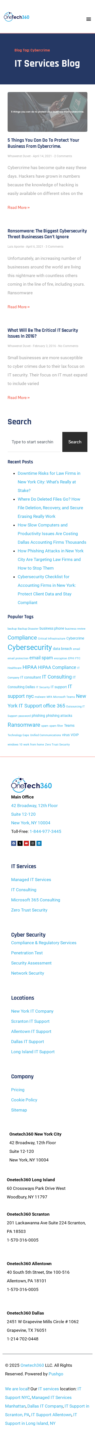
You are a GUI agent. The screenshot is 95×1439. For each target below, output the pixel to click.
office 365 (54, 706)
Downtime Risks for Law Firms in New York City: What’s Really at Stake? (49, 482)
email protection (18, 658)
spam (44, 725)
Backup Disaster (28, 628)
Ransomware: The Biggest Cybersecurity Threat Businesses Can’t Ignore (47, 234)
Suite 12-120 (23, 814)
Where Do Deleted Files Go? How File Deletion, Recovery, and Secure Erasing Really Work (50, 508)
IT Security (43, 687)
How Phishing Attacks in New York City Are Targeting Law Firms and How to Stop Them (51, 559)
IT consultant (30, 677)
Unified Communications (45, 735)
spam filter (56, 725)
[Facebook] (13, 843)
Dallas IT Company (45, 1406)
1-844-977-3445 (45, 831)
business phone (52, 628)
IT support (59, 687)
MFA (49, 697)
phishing (38, 716)
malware (40, 697)
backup (12, 628)
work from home (33, 744)
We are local (16, 1388)
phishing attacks (59, 716)
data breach (62, 649)
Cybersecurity (30, 647)
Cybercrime (75, 638)
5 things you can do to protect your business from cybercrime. (43, 143)
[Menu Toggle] (88, 19)
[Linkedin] (39, 843)
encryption (60, 658)
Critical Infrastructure (51, 638)
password (24, 716)
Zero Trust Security (57, 744)
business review (75, 628)
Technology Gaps (18, 735)
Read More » (18, 207)
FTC (77, 658)
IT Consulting (57, 677)
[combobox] (34, 442)
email (76, 649)
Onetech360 (32, 1365)
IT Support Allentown (51, 1414)
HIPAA (30, 667)
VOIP (75, 735)
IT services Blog (47, 63)
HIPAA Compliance (57, 667)
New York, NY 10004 (30, 822)
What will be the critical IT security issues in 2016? (43, 333)
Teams (69, 725)
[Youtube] (26, 843)
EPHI (71, 658)
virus (66, 735)
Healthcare (15, 668)
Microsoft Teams (64, 697)
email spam (41, 657)
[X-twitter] (20, 843)
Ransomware (24, 724)
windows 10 (15, 744)
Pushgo (56, 1373)
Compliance (22, 637)
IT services (48, 1388)
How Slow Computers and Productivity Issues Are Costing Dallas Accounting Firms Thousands (52, 533)
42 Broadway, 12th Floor (34, 805)
